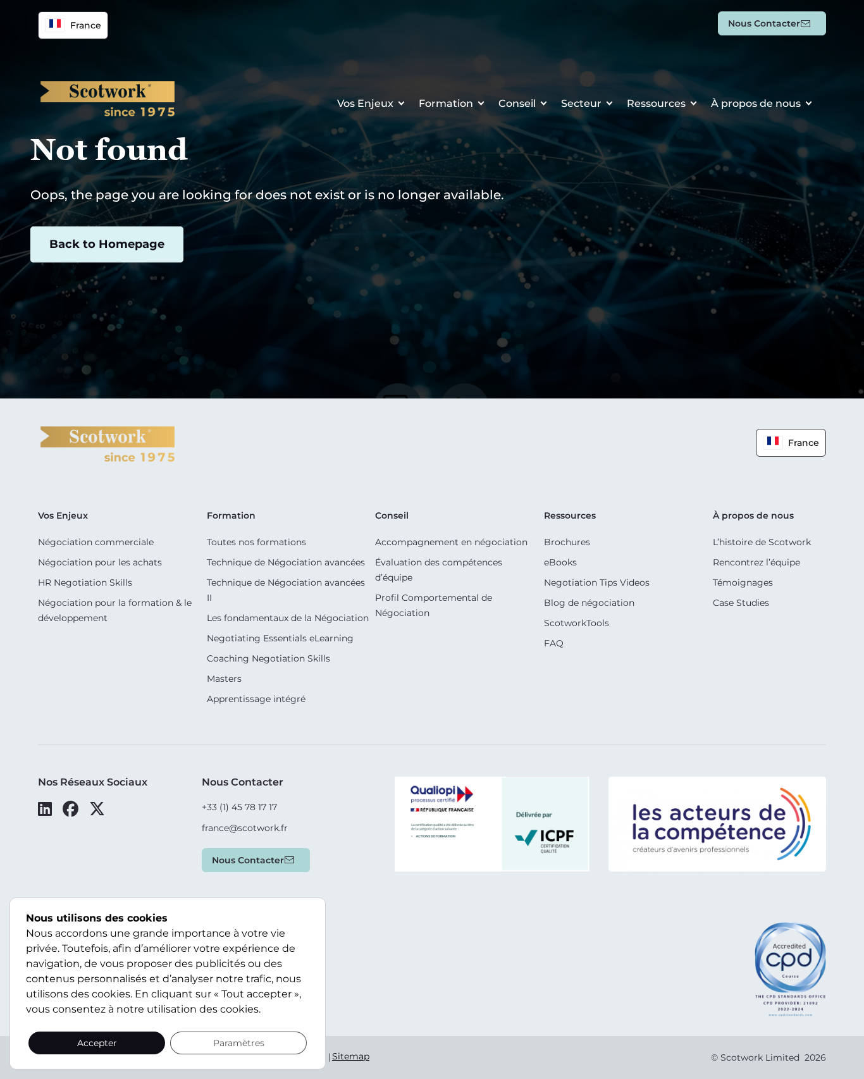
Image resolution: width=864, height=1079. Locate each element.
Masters (224, 678)
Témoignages (743, 582)
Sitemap (350, 1056)
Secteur (581, 103)
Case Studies (741, 602)
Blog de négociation (589, 602)
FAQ (554, 643)
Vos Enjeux (365, 103)
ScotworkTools (576, 623)
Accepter (97, 1043)
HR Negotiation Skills (85, 582)
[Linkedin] (45, 808)
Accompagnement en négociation (451, 542)
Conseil (517, 103)
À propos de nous (756, 103)
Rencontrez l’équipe (756, 562)
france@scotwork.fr (245, 828)
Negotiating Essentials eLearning (280, 638)
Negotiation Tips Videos (597, 582)
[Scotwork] (107, 443)
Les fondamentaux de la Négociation (288, 618)
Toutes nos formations (256, 542)
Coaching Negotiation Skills (268, 658)
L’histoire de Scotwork (762, 542)
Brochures (567, 542)
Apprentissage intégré (256, 699)
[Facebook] (70, 808)
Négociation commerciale (96, 542)
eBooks (560, 562)
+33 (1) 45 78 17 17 (239, 807)
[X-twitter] (97, 808)
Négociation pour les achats (100, 562)
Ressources (656, 103)
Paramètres (238, 1043)
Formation (446, 103)
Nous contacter (764, 23)
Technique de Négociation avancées (286, 562)
